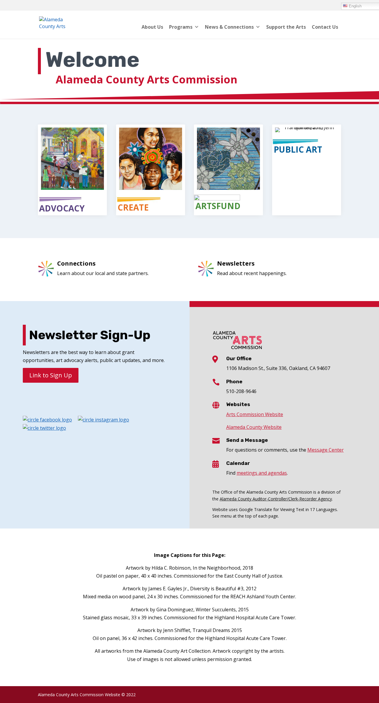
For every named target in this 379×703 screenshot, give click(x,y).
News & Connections (229, 27)
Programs (180, 27)
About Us (152, 27)
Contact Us (325, 27)
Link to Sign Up (50, 375)
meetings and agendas (262, 473)
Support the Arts (286, 27)
